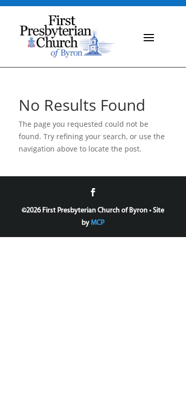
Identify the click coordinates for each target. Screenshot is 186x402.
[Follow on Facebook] (93, 192)
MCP (97, 223)
